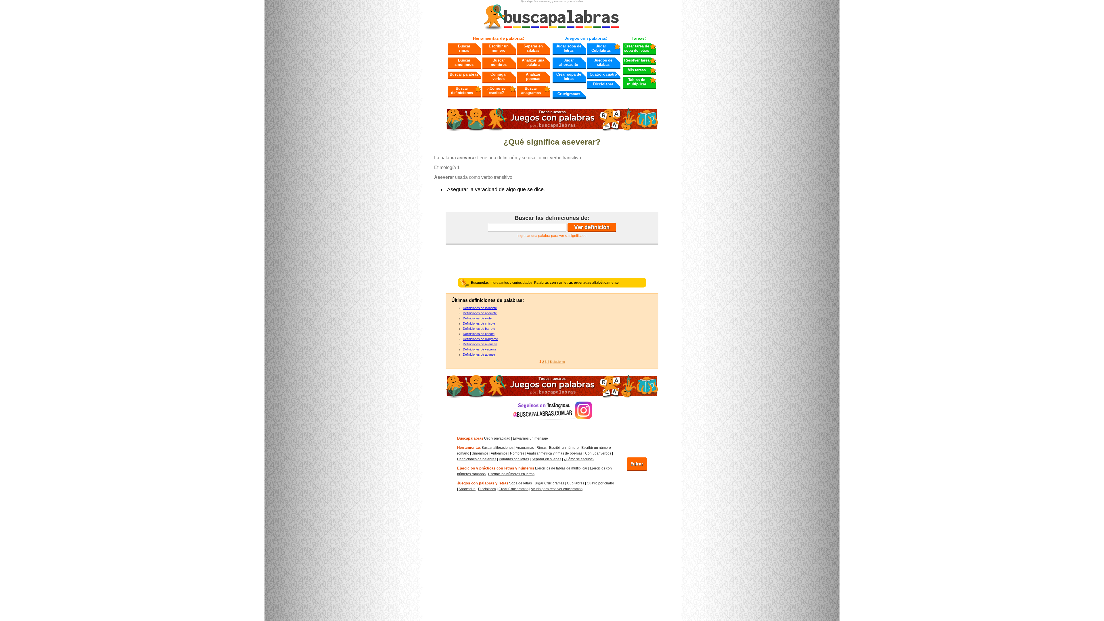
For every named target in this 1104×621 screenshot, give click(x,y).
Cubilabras (575, 483)
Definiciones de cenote (478, 334)
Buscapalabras (470, 438)
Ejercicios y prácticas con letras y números (495, 468)
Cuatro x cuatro (603, 74)
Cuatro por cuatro (600, 483)
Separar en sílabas (533, 48)
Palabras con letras (514, 459)
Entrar (636, 464)
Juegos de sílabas (603, 62)
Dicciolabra (603, 84)
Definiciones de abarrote (480, 313)
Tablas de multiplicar (636, 82)
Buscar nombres (499, 62)
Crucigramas (568, 94)
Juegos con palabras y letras (482, 483)
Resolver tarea (636, 60)
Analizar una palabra (533, 62)
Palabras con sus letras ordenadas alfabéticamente (576, 283)
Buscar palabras (464, 74)
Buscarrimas (464, 48)
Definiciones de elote (477, 318)
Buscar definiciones (462, 90)
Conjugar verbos (498, 76)
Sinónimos (480, 453)
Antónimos (499, 453)
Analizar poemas (533, 76)
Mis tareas (637, 70)
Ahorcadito (467, 489)
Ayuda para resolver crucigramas (556, 489)
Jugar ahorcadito (568, 62)
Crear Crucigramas (513, 489)
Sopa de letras (520, 483)
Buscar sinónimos (464, 62)
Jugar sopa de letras (568, 48)
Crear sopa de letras (568, 76)
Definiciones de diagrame (480, 339)
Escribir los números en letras (511, 474)
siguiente (559, 361)
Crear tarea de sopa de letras (636, 48)
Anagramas (525, 448)
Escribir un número (499, 48)
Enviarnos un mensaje (530, 438)
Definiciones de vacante (479, 349)
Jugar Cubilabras (601, 48)
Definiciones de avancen (480, 344)
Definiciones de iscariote (480, 308)
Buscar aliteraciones (497, 448)
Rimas (541, 448)
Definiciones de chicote (479, 323)
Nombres (517, 453)
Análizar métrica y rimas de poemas (554, 453)
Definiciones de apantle (479, 354)
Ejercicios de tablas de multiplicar (561, 468)
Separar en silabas (546, 459)
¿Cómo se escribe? (496, 90)
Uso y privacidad (497, 438)
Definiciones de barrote (479, 328)
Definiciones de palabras (476, 459)
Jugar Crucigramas (549, 483)
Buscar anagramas (531, 90)
